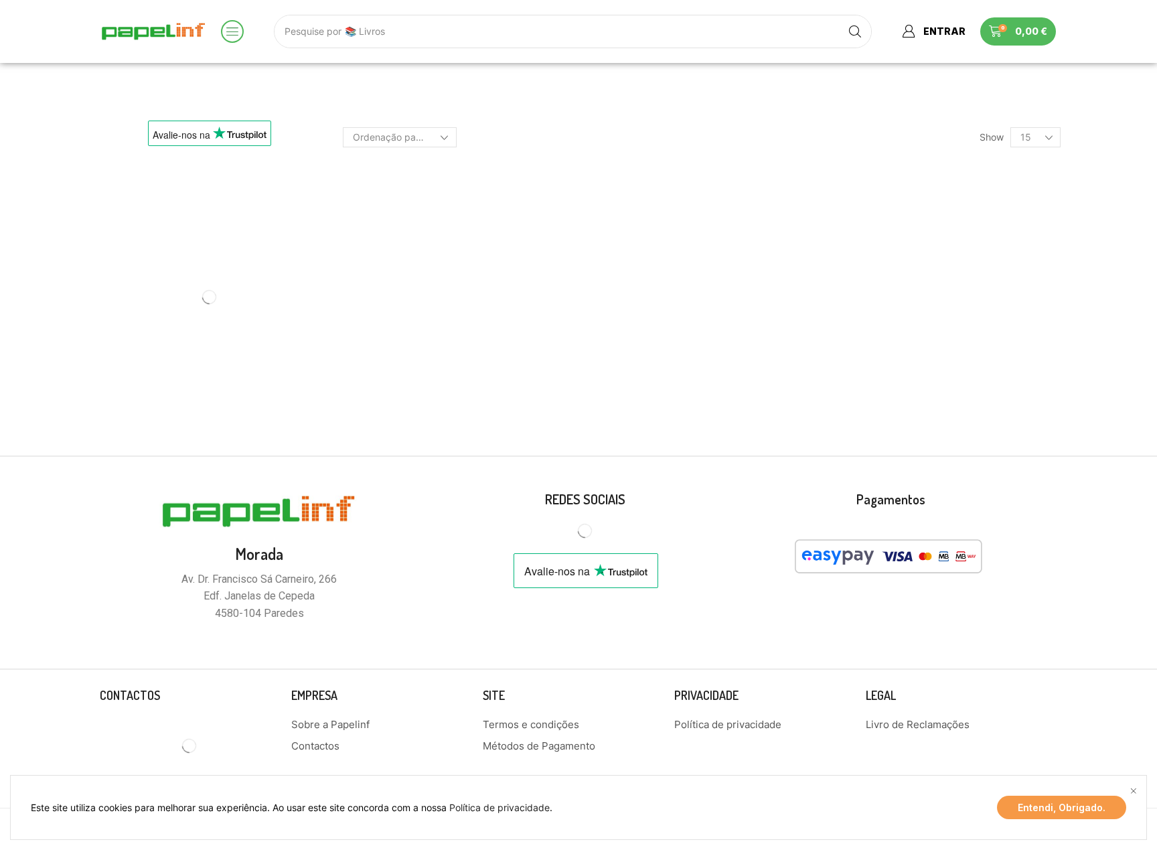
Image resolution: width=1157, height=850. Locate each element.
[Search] (855, 31)
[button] (232, 31)
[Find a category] (307, 212)
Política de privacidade (499, 807)
